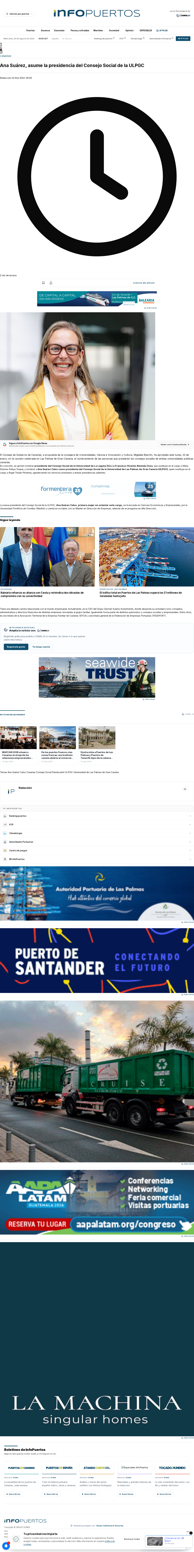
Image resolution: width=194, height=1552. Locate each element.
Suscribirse (14, 1494)
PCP (122, 38)
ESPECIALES (146, 30)
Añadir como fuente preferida (173, 444)
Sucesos (45, 30)
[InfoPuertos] (97, 14)
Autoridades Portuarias (160, 38)
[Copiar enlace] (1, 52)
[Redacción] (11, 791)
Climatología (136, 38)
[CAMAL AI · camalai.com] (183, 15)
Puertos (30, 30)
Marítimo (98, 30)
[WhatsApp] (97, 48)
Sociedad (114, 30)
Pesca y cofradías (80, 30)
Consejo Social (44, 772)
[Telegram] (97, 50)
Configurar (152, 1539)
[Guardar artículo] (43, 283)
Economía (59, 30)
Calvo (23, 772)
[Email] (185, 789)
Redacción (5, 77)
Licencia (144, 282)
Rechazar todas (132, 1539)
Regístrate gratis (16, 647)
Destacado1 (58, 772)
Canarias (31, 772)
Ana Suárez (13, 772)
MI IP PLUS (183, 38)
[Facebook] (97, 46)
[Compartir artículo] (51, 283)
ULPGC (69, 772)
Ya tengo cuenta (41, 647)
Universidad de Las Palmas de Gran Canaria (96, 772)
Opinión (129, 30)
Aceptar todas (172, 1539)
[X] (97, 44)
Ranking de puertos (103, 38)
